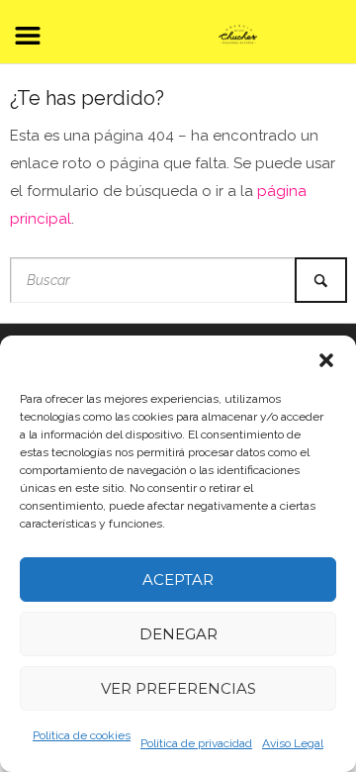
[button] (326, 360)
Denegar (178, 634)
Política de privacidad (196, 743)
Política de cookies (82, 735)
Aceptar (178, 579)
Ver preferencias (178, 688)
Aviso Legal (292, 743)
